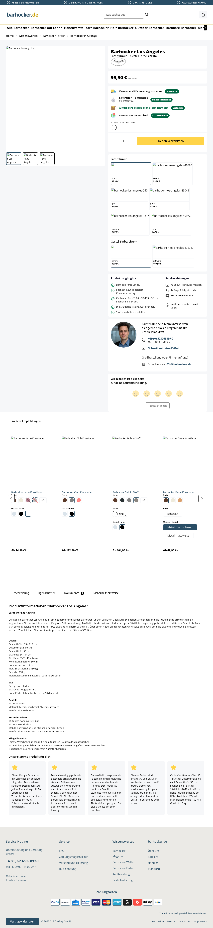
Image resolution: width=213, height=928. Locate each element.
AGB (153, 921)
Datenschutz (185, 921)
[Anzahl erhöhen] (132, 141)
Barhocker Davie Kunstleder (179, 492)
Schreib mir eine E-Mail (163, 348)
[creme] (21, 500)
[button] (114, 127)
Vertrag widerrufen (22, 921)
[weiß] (28, 514)
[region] (106, 498)
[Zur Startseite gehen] (22, 14)
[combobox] (123, 14)
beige (122, 514)
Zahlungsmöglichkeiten (73, 857)
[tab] (20, 592)
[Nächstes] (205, 27)
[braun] (65, 500)
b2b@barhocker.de (178, 364)
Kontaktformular (16, 880)
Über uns (154, 851)
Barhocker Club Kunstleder (77, 492)
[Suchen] (146, 14)
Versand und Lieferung (73, 863)
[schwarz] (21, 514)
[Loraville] (118, 61)
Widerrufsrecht (166, 921)
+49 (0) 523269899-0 (160, 338)
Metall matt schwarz (180, 527)
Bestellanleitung (122, 880)
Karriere (153, 857)
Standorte (154, 869)
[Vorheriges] (11, 498)
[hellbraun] (180, 500)
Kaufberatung (121, 874)
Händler (153, 863)
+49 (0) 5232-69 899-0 (22, 861)
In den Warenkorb (171, 141)
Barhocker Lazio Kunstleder (27, 492)
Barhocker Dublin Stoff (125, 492)
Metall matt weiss (178, 535)
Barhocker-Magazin (119, 853)
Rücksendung (67, 869)
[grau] (72, 500)
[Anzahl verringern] (114, 141)
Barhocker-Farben (123, 868)
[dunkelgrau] (122, 500)
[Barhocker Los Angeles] (55, 98)
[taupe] (136, 500)
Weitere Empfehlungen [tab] (26, 421)
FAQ (61, 851)
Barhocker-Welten (123, 862)
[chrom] (14, 514)
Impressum (200, 921)
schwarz (172, 514)
